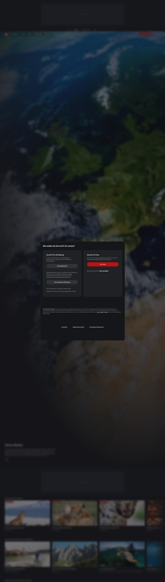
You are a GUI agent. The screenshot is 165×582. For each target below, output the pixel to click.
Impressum (64, 327)
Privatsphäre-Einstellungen (96, 327)
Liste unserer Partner (102, 312)
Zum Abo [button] (103, 264)
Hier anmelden (103, 271)
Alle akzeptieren (62, 266)
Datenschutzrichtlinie (78, 327)
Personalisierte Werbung (62, 282)
